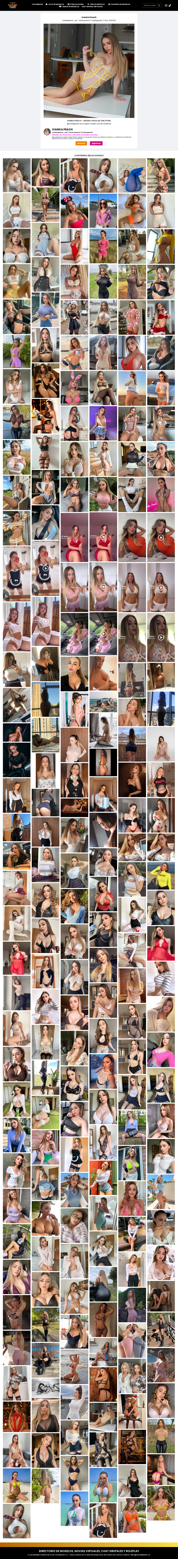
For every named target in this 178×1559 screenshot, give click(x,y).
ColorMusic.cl (61, 1555)
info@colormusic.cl (140, 1555)
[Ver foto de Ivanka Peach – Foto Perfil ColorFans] (45, 172)
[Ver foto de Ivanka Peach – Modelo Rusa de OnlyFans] (17, 175)
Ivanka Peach (89, 17)
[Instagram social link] (166, 5)
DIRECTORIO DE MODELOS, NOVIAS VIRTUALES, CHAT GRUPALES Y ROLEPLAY (89, 1551)
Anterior (81, 143)
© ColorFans (34, 1555)
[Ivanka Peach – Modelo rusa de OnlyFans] (103, 536)
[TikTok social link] (170, 5)
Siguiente (96, 143)
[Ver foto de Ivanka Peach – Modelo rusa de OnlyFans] (74, 175)
